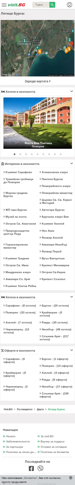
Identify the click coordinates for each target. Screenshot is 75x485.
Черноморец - (16, 331)
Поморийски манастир (56, 192)
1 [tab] (14, 154)
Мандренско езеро (18, 272)
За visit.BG (47, 436)
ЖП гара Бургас (16, 209)
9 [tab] (60, 154)
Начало (10, 436)
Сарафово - (20, 305)
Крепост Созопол (53, 279)
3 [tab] (26, 154)
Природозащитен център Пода (16, 232)
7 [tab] (49, 154)
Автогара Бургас (53, 209)
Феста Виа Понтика (38, 143)
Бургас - (55, 305)
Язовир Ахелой (52, 237)
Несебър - (56, 329)
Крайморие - (51, 314)
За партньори (14, 446)
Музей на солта (16, 216)
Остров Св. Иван (16, 265)
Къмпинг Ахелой (52, 223)
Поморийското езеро (56, 186)
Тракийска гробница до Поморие (18, 181)
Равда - (54, 322)
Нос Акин (47, 230)
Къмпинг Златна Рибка (20, 286)
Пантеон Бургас (52, 179)
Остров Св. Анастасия (20, 223)
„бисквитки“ (30, 477)
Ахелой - (18, 322)
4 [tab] (32, 154)
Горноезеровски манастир (15, 246)
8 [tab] (55, 154)
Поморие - (20, 312)
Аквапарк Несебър (54, 244)
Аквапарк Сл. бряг (17, 279)
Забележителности (18, 441)
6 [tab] (43, 154)
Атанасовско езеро (54, 172)
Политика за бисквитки (55, 452)
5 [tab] (37, 154)
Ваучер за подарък (52, 441)
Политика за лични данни (22, 452)
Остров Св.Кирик (53, 272)
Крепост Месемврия (55, 265)
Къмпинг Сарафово (18, 172)
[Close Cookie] (70, 477)
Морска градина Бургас (15, 194)
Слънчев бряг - (54, 338)
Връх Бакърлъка (53, 258)
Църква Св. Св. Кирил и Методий (56, 201)
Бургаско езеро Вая (55, 216)
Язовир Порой (51, 251)
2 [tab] (20, 154)
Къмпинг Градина (17, 258)
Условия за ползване (54, 446)
